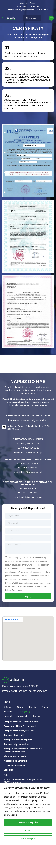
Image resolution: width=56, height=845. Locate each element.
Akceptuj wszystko (28, 822)
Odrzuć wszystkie (28, 838)
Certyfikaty (25, 711)
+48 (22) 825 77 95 (31, 6)
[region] (28, 814)
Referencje (9, 711)
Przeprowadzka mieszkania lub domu (21, 722)
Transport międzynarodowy (17, 744)
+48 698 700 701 (42, 10)
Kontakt (36, 716)
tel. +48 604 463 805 (28, 493)
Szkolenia (8, 770)
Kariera (45, 707)
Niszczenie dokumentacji (15, 761)
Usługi (20, 707)
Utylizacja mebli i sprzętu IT (17, 765)
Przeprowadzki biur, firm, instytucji (20, 726)
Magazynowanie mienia (15, 756)
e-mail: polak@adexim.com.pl (28, 497)
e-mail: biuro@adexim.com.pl (28, 452)
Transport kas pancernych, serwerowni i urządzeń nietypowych (23, 750)
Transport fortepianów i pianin (18, 740)
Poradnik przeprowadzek (15, 716)
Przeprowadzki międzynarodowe (19, 731)
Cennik (32, 707)
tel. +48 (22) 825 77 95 (28, 443)
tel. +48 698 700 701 (28, 467)
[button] (51, 18)
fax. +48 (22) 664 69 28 (28, 448)
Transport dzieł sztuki (14, 735)
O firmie (7, 707)
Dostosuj (28, 830)
